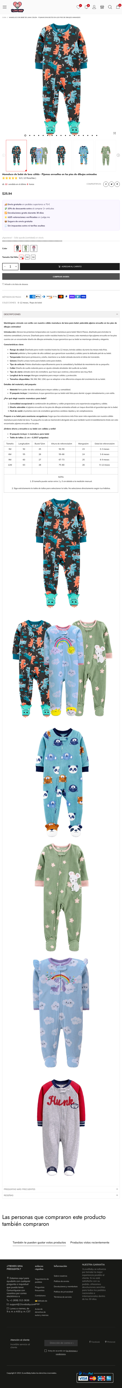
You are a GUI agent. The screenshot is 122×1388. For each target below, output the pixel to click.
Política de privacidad (63, 1291)
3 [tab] (34, 135)
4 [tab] (38, 135)
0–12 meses (23, 302)
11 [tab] (69, 135)
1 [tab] (25, 135)
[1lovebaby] (17, 7)
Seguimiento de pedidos (42, 1280)
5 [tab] (43, 135)
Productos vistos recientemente (89, 1242)
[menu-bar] (5, 7)
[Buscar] (110, 7)
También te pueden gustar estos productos (39, 1242)
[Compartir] (105, 184)
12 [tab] (74, 135)
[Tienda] (102, 7)
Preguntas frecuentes (39, 1288)
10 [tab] (65, 135)
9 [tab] (61, 135)
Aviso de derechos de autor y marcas (41, 1312)
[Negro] (17, 248)
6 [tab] (47, 135)
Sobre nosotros (60, 1276)
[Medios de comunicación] (115, 133)
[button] (3, 155)
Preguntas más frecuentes (19, 1189)
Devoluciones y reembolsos (66, 1286)
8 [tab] (56, 135)
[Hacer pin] (117, 184)
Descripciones (12, 314)
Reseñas (8, 1195)
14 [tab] (83, 135)
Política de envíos (61, 1281)
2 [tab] (29, 135)
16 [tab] (92, 135)
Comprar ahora (61, 277)
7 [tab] (52, 135)
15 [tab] (87, 135)
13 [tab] (78, 135)
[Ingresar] (94, 7)
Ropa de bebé (36, 302)
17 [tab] (96, 135)
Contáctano (40, 1295)
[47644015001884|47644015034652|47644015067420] (61, 79)
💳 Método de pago (41, 1302)
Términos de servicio (63, 1297)
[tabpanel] (61, 79)
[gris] (33, 248)
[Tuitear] (111, 184)
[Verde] (25, 248)
